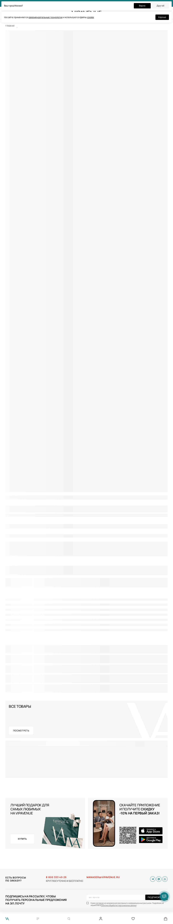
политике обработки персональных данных (119, 905)
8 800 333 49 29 (56, 877)
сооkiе (90, 17)
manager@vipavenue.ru (103, 877)
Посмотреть (21, 730)
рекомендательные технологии (46, 17)
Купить (22, 838)
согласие (100, 903)
